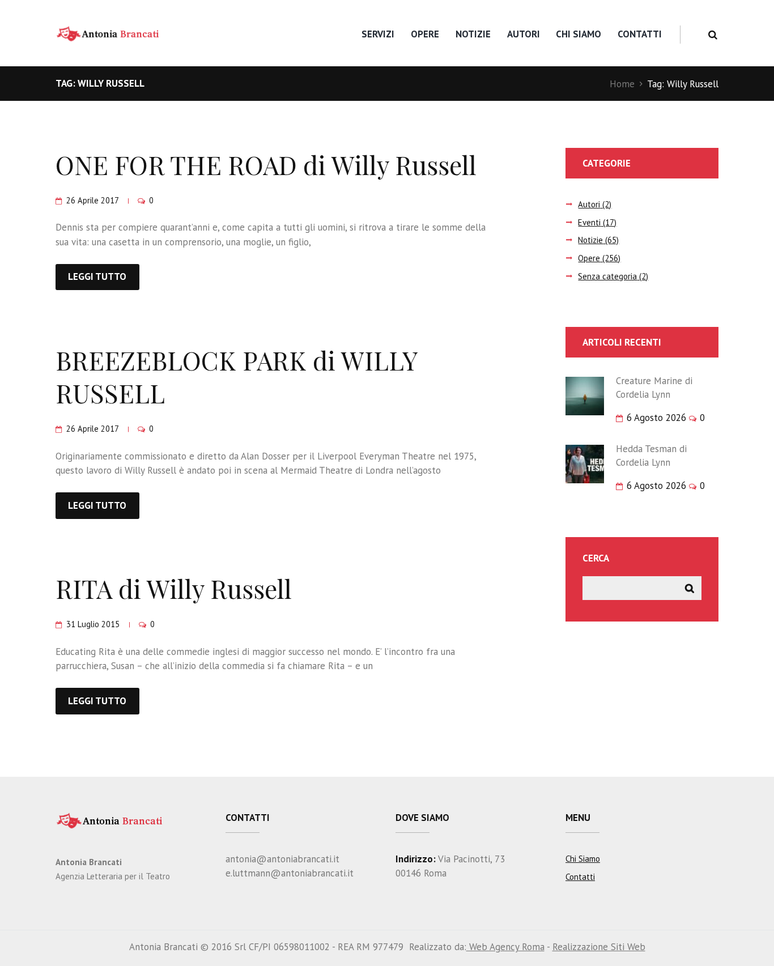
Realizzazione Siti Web (598, 947)
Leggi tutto (97, 276)
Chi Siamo (578, 34)
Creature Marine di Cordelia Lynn (654, 388)
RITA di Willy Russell (174, 588)
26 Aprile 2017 (92, 200)
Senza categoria (607, 276)
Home (622, 84)
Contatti (640, 34)
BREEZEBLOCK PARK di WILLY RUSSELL (237, 376)
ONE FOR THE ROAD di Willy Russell (266, 164)
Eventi (589, 222)
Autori (523, 34)
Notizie (473, 34)
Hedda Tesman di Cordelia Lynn (651, 455)
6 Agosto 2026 (656, 417)
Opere (425, 34)
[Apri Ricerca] (712, 35)
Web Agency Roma (505, 947)
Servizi (378, 34)
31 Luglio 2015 (93, 624)
